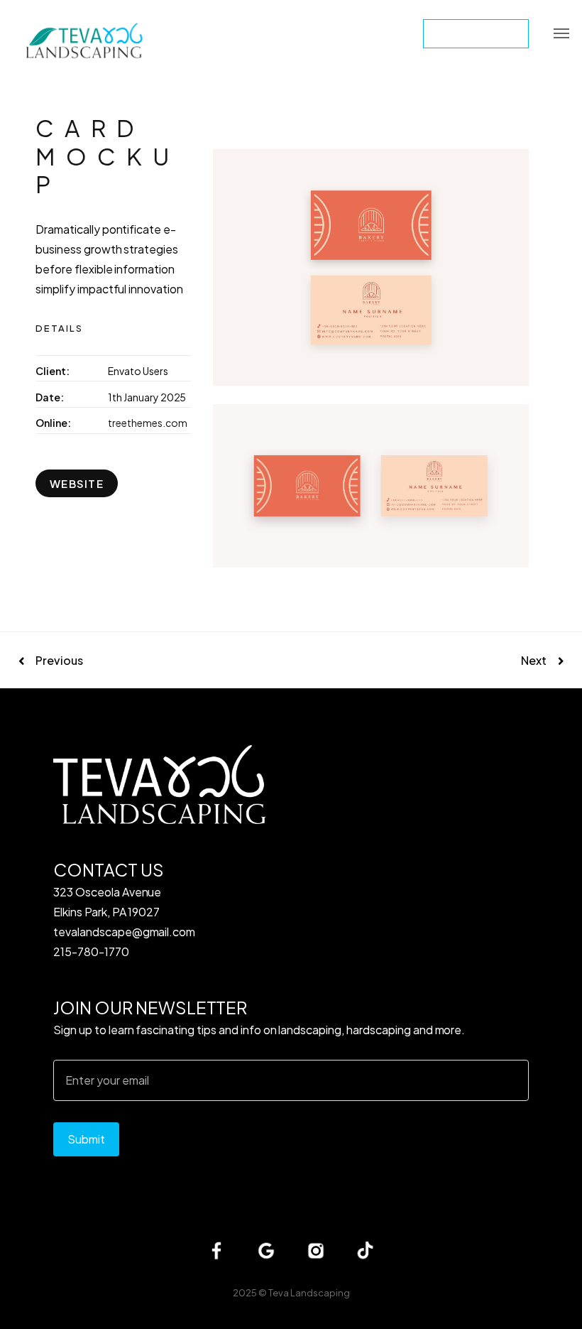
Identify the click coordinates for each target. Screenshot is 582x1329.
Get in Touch (476, 33)
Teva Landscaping (309, 1292)
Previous (59, 660)
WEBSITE (77, 483)
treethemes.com (147, 422)
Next (534, 660)
